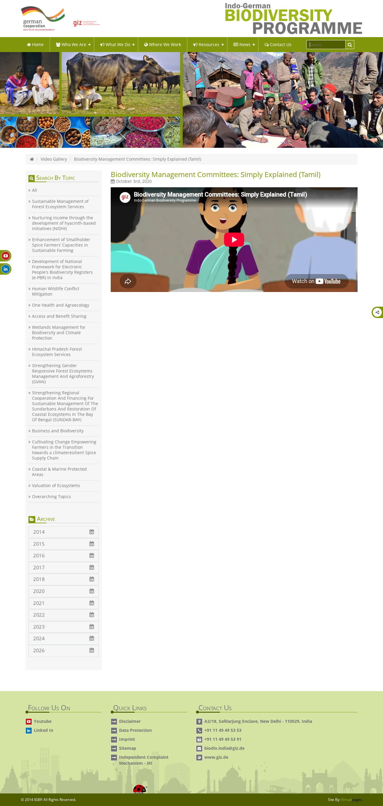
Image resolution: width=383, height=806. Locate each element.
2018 (39, 579)
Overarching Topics (51, 496)
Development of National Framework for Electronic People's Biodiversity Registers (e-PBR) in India (62, 269)
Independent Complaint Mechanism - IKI (143, 760)
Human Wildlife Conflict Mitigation (55, 291)
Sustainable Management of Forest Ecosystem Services (60, 204)
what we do (117, 44)
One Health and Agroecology (60, 305)
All (34, 190)
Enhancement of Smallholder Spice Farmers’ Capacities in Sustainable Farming (61, 245)
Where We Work (164, 44)
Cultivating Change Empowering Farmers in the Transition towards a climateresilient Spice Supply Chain (64, 450)
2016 (39, 555)
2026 (39, 650)
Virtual (351, 799)
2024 (39, 638)
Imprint (127, 739)
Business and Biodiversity (57, 431)
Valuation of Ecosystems (56, 485)
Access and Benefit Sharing (59, 316)
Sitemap (127, 748)
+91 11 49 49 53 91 (222, 739)
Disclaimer (130, 721)
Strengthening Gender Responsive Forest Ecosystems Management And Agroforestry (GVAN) (63, 373)
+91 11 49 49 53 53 (222, 730)
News (244, 44)
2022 (39, 615)
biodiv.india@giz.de (224, 748)
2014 (39, 532)
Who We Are (73, 44)
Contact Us (280, 44)
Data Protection (135, 730)
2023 (39, 626)
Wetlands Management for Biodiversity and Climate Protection (59, 333)
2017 (39, 567)
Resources (208, 44)
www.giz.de (216, 757)
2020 (39, 591)
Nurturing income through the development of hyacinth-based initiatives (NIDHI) (64, 223)
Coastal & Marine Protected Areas (59, 471)
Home (37, 44)
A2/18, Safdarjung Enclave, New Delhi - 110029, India (258, 721)
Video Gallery (54, 159)
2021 (39, 603)
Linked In (43, 730)
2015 (39, 544)
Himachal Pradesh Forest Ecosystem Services (57, 351)
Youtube (42, 721)
